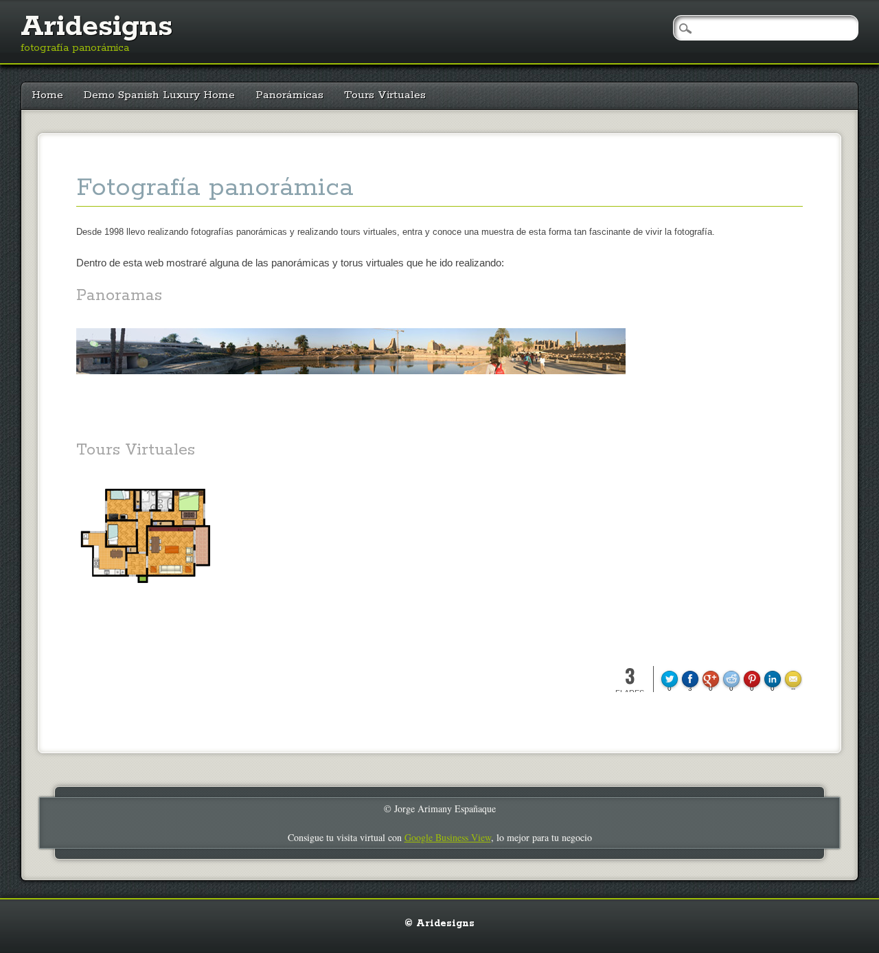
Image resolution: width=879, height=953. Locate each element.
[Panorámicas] (351, 386)
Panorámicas (289, 95)
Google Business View (447, 837)
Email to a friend (795, 670)
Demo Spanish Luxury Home (159, 95)
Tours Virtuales (385, 95)
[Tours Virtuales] (145, 596)
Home (47, 95)
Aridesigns (96, 26)
